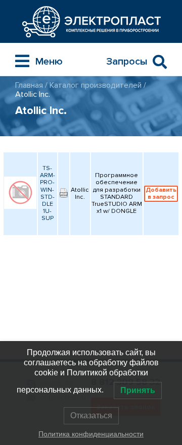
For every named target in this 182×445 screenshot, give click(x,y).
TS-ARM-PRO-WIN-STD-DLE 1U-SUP (47, 193)
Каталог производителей (96, 85)
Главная (29, 85)
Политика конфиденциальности (91, 434)
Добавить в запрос (161, 193)
